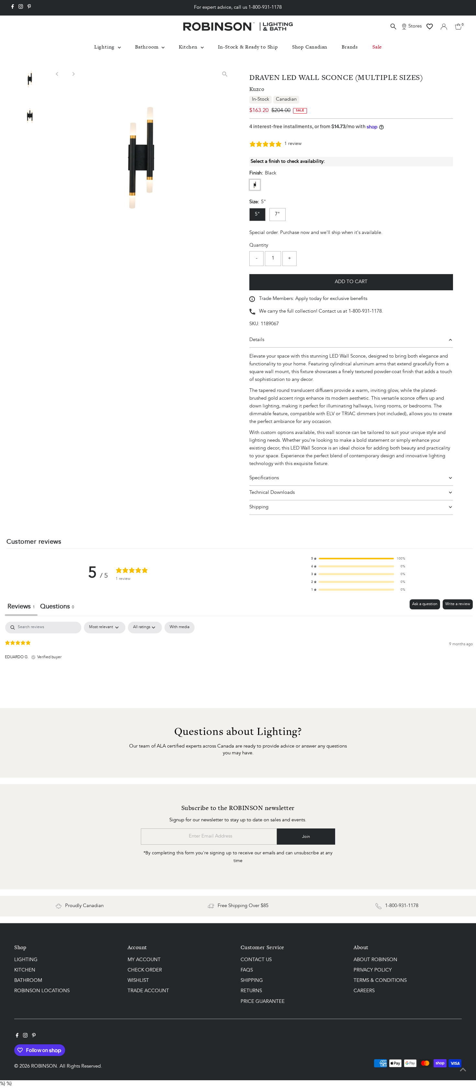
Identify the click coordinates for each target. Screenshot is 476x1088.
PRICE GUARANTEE (263, 1001)
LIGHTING (26, 960)
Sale (377, 46)
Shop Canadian (309, 46)
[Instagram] (21, 8)
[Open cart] (458, 26)
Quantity (258, 245)
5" (257, 214)
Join (306, 837)
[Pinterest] (29, 8)
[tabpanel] (239, 663)
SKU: (254, 324)
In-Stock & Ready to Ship (248, 46)
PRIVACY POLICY (373, 970)
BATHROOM (28, 980)
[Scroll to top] (463, 1070)
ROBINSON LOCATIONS (42, 991)
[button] (358, 559)
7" (277, 214)
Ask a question (424, 604)
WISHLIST (138, 980)
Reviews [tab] (21, 607)
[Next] (73, 74)
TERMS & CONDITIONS (380, 980)
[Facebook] (13, 8)
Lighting (105, 46)
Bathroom (147, 46)
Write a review (457, 604)
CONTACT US (256, 960)
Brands (350, 46)
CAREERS (364, 991)
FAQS (247, 970)
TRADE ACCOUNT (148, 991)
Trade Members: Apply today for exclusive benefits (313, 298)
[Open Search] (393, 26)
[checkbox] (179, 627)
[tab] (57, 607)
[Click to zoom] (225, 74)
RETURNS (251, 991)
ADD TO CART (351, 282)
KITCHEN (24, 970)
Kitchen (189, 46)
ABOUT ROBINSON (375, 960)
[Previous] (57, 74)
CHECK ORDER (145, 970)
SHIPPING (252, 980)
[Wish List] (429, 26)
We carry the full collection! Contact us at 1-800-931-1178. (321, 311)
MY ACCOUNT (144, 960)
